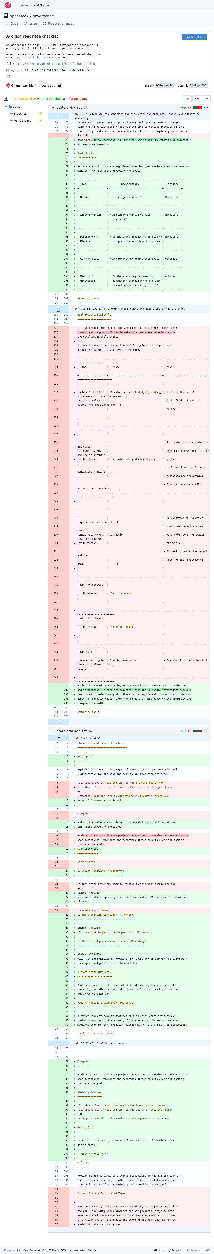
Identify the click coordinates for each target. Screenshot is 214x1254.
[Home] (8, 5)
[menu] (206, 98)
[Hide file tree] (6, 99)
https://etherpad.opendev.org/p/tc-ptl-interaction (54, 63)
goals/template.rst (72, 730)
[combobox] (187, 98)
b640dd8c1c (164, 85)
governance (43, 16)
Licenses (193, 1250)
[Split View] (196, 98)
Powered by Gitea (16, 1250)
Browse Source (194, 37)
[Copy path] (86, 108)
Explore (23, 5)
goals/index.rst (69, 107)
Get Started (42, 5)
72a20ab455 (198, 85)
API (207, 1250)
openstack (19, 16)
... (9, 75)
